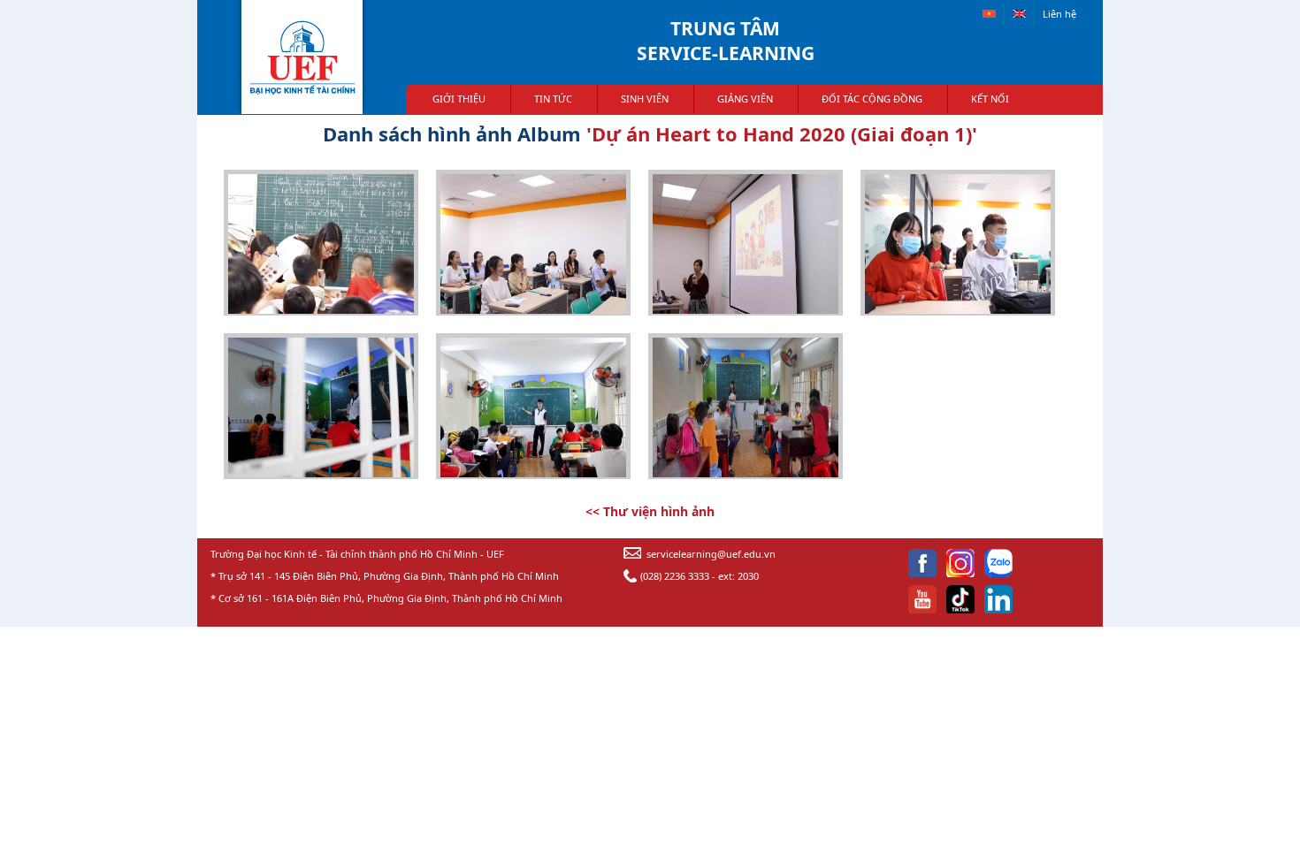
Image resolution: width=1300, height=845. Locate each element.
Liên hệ (1059, 13)
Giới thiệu (459, 98)
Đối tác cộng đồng (872, 98)
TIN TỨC (553, 98)
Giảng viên (745, 98)
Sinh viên (645, 98)
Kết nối (990, 98)
